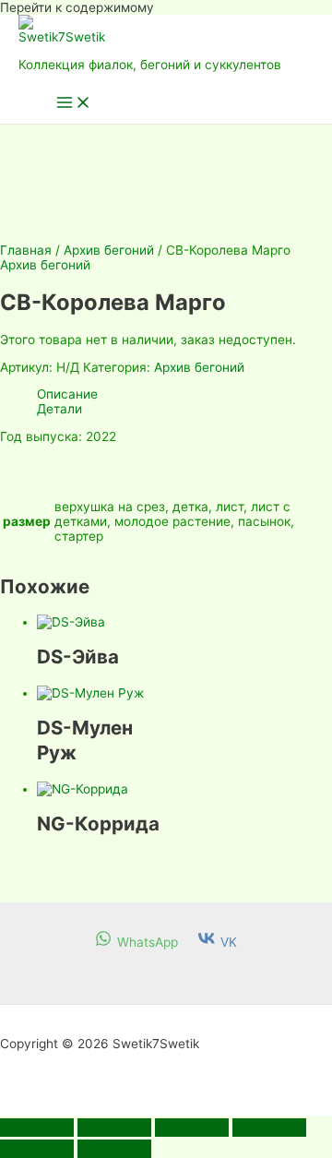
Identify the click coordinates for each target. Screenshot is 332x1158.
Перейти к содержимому (77, 7)
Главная (26, 250)
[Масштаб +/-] (37, 1127)
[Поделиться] (192, 1127)
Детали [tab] (59, 408)
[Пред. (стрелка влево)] (37, 1149)
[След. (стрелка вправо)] (114, 1149)
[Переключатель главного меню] (73, 104)
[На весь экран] (114, 1127)
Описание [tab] (67, 394)
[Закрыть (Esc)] (269, 1127)
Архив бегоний (109, 250)
